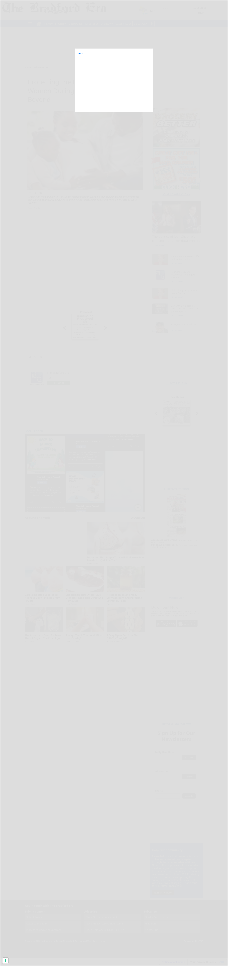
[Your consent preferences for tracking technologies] (5, 961)
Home (80, 53)
